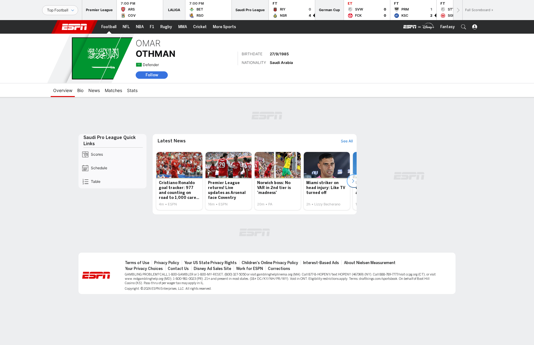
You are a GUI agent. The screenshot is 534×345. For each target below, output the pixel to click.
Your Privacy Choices (144, 269)
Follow (152, 75)
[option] (179, 181)
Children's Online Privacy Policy (270, 263)
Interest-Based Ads (321, 263)
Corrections (279, 269)
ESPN (74, 27)
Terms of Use (137, 263)
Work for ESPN (249, 269)
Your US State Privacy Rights (210, 263)
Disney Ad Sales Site (212, 269)
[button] (463, 26)
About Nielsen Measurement (370, 263)
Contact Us (178, 269)
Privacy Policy (166, 263)
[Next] (457, 10)
